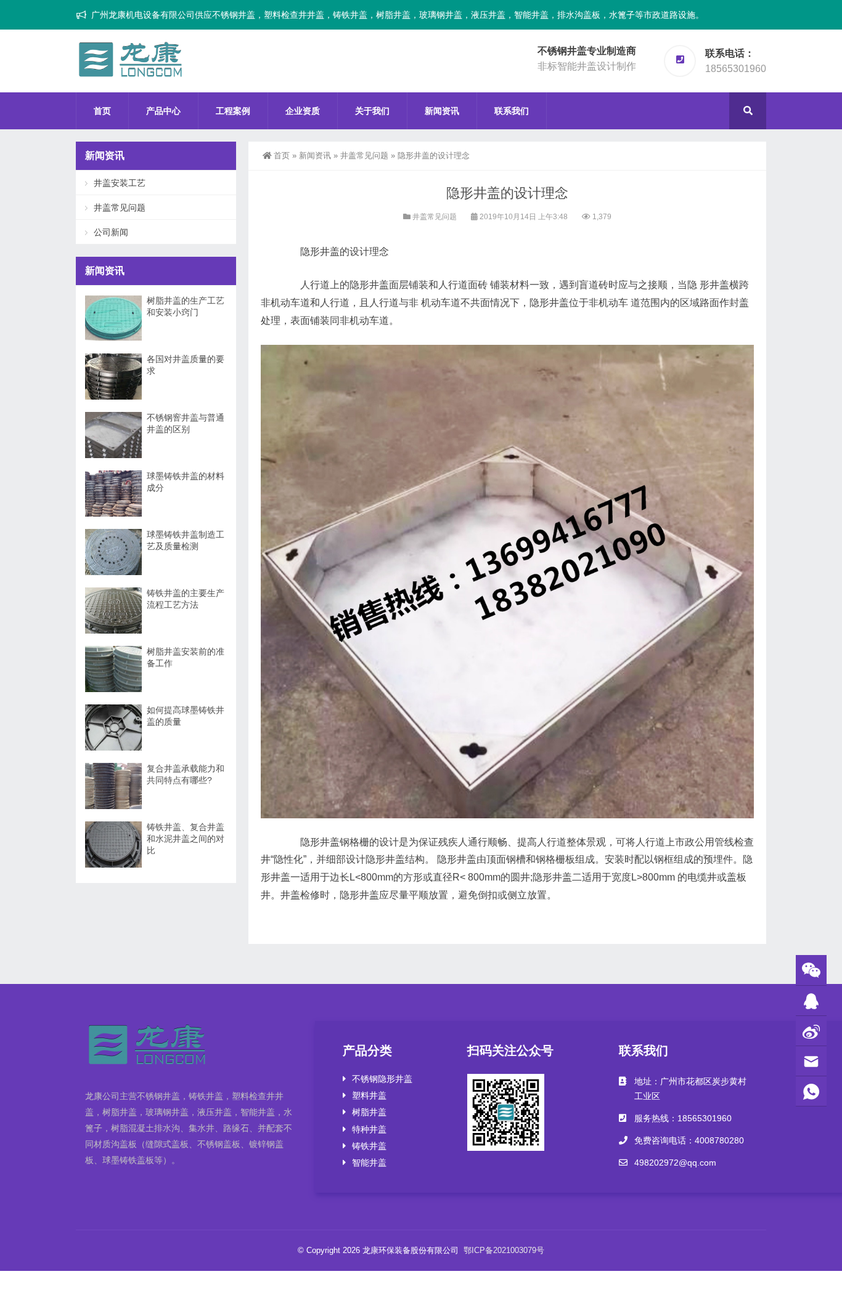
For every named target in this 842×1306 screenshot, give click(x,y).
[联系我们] (811, 1001)
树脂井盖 (369, 1112)
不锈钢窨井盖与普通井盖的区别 (185, 423)
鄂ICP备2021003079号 (504, 1250)
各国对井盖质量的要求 (185, 365)
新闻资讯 (442, 111)
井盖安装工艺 (119, 183)
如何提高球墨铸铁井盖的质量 (185, 716)
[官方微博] (811, 1031)
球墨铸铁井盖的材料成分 (185, 482)
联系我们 (511, 111)
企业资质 (302, 111)
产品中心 (163, 111)
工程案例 (233, 111)
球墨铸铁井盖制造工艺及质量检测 (185, 540)
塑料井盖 (369, 1095)
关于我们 (372, 111)
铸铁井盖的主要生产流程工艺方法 (185, 599)
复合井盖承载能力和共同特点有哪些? (185, 774)
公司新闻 (111, 232)
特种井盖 (369, 1129)
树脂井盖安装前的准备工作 (185, 657)
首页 (102, 111)
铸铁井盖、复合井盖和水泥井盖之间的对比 (185, 838)
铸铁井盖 (369, 1146)
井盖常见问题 (364, 155)
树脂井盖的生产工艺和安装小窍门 (185, 306)
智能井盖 (369, 1162)
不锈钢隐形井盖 (382, 1079)
